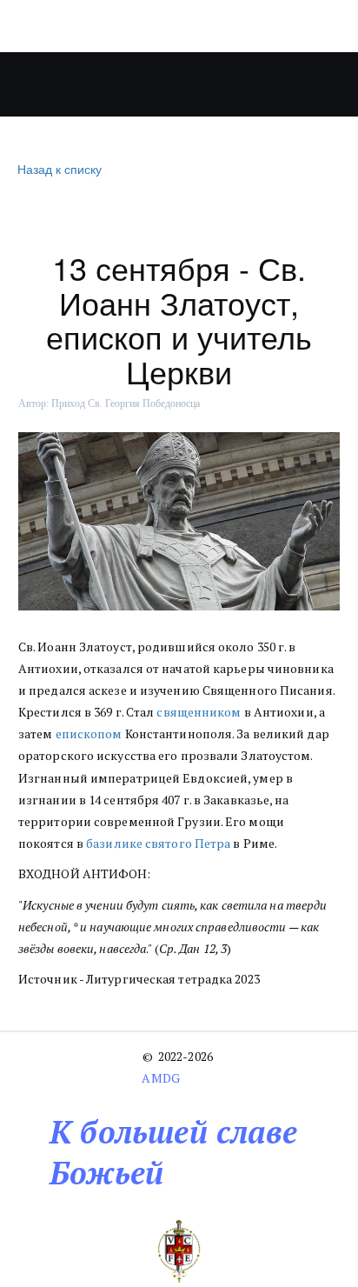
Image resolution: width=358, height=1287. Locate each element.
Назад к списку (59, 168)
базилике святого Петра (158, 843)
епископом (89, 733)
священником (198, 712)
